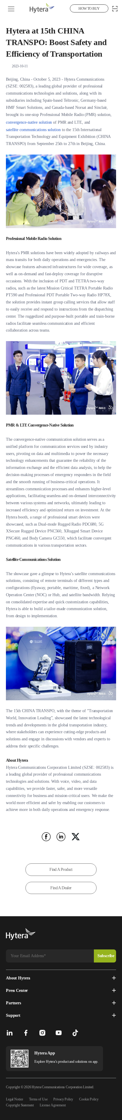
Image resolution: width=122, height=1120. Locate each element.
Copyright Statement (20, 1105)
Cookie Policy (88, 1099)
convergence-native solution (29, 122)
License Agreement (52, 1105)
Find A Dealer (60, 888)
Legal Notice (14, 1099)
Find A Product (61, 869)
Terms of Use (38, 1099)
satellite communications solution (33, 130)
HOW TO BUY (88, 9)
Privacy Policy (63, 1099)
